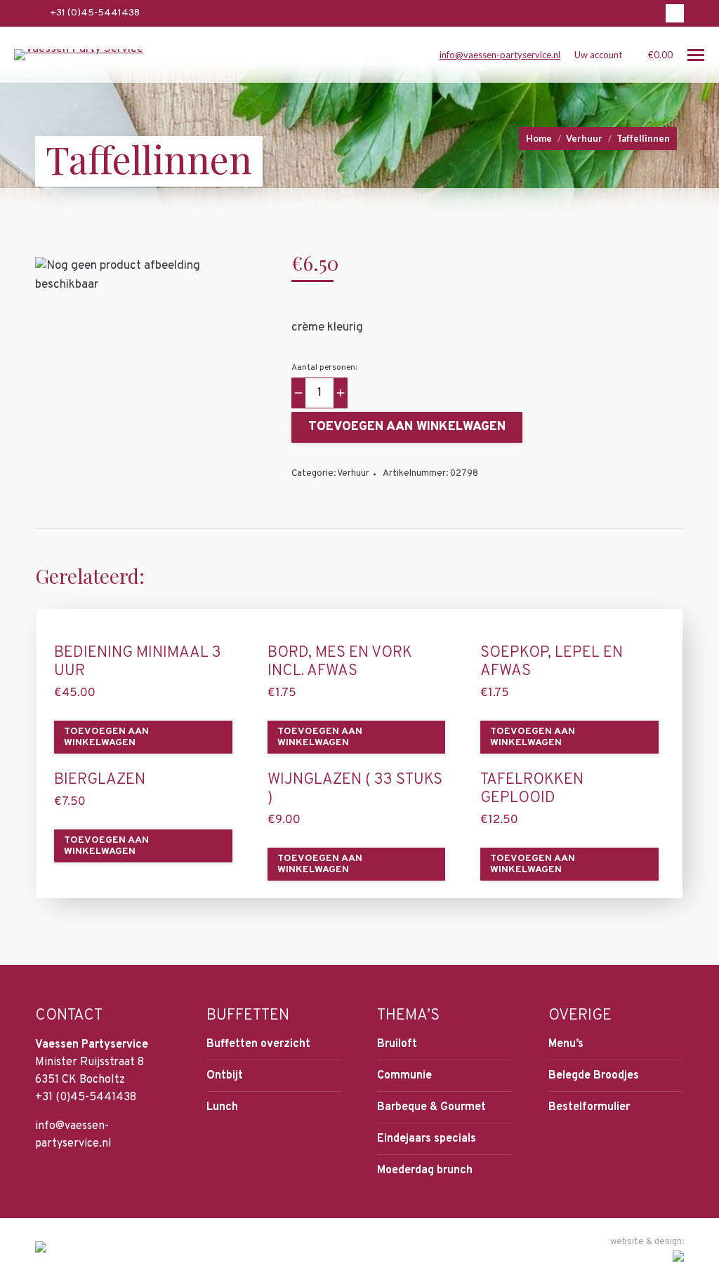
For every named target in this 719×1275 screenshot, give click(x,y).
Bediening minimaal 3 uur (137, 662)
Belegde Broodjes (593, 1076)
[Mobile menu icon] (696, 55)
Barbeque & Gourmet (431, 1107)
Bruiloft (397, 1044)
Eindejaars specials (426, 1139)
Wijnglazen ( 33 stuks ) (355, 789)
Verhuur (353, 473)
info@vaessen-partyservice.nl (500, 54)
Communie (404, 1076)
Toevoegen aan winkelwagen (407, 427)
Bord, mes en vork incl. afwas (340, 662)
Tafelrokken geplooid (531, 789)
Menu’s (565, 1044)
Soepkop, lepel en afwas (551, 662)
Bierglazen (99, 780)
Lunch (222, 1107)
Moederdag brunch (425, 1170)
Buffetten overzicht (258, 1044)
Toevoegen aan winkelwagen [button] (106, 737)
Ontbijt (224, 1076)
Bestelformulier (589, 1107)
